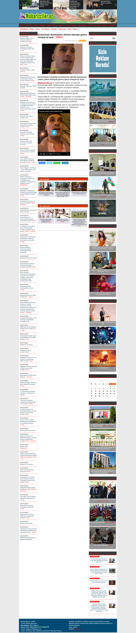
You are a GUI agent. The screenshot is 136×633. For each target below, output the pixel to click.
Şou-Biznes (46, 29)
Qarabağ (97, 25)
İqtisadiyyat (24, 29)
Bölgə (32, 29)
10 (91, 391)
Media (104, 25)
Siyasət (28, 25)
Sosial (35, 25)
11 (95, 391)
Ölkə (49, 25)
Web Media (77, 629)
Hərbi (90, 25)
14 (107, 391)
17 (91, 393)
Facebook (42, 163)
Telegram (65, 163)
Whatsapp (56, 163)
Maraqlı (54, 29)
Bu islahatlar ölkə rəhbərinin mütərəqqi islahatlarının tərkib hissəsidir (99, 560)
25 (95, 396)
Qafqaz (75, 29)
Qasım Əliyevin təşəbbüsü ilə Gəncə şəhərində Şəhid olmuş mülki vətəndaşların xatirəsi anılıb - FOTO (99, 571)
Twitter (49, 163)
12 (99, 391)
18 (95, 393)
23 (114, 393)
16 (114, 391)
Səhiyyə (74, 25)
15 (110, 391)
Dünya (54, 25)
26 (99, 396)
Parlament (111, 25)
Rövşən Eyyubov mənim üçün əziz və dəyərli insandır (99, 581)
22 (110, 393)
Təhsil (67, 25)
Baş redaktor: (25, 625)
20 (103, 393)
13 (103, 391)
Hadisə (61, 25)
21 (107, 393)
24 (91, 396)
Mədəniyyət (83, 25)
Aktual (22, 25)
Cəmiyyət (42, 25)
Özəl (69, 29)
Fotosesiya (62, 29)
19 (99, 393)
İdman (38, 29)
